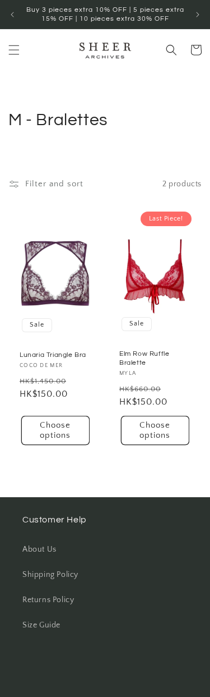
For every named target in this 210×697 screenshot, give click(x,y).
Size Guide (41, 625)
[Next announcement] (197, 14)
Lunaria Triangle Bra (53, 355)
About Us (39, 549)
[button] (14, 50)
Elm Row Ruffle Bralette (144, 359)
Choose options (55, 431)
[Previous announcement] (12, 14)
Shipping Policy (50, 574)
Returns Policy (48, 599)
